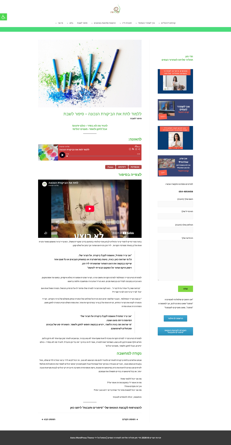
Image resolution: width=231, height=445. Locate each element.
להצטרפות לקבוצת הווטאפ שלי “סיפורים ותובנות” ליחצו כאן (106, 407)
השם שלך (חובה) (185, 199)
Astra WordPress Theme (82, 437)
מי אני (60, 23)
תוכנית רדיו (127, 23)
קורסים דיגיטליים (168, 23)
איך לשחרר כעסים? (146, 23)
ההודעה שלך (187, 238)
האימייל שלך (187, 211)
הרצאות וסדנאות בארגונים (105, 23)
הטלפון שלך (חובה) (184, 225)
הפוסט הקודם (130, 419)
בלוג (71, 23)
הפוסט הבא (48, 419)
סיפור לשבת (82, 23)
